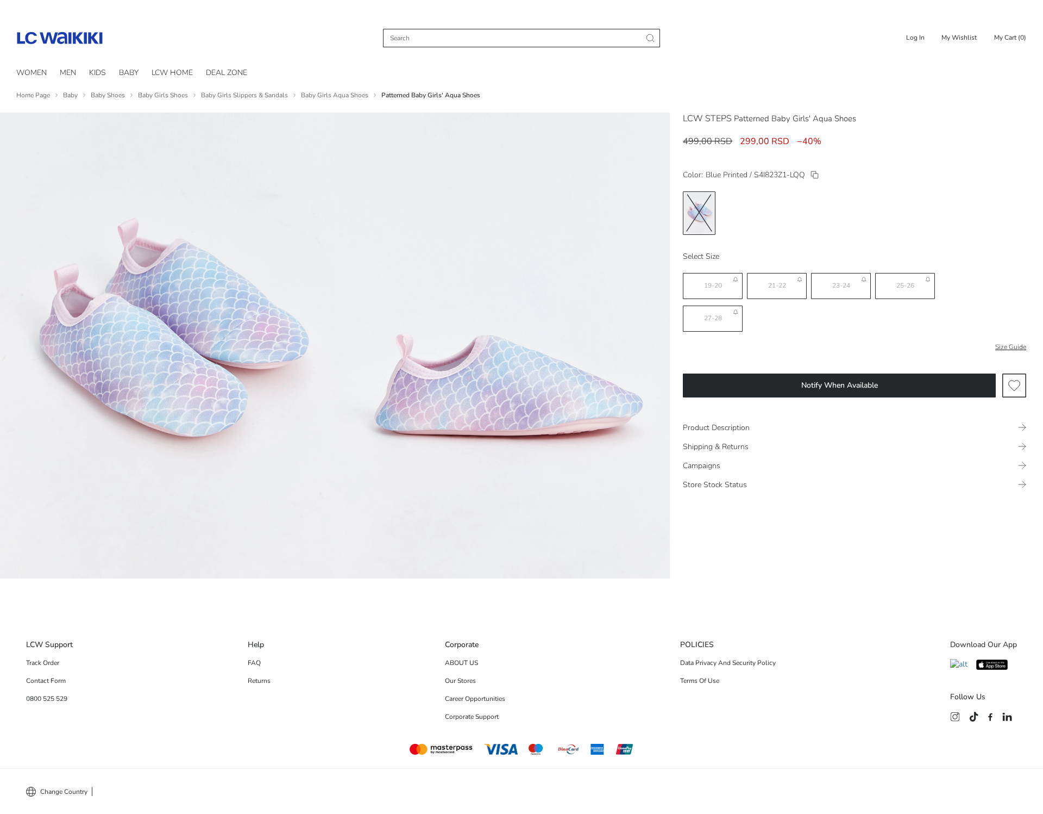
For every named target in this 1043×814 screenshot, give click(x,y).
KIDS (97, 72)
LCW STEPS (707, 119)
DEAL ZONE (226, 72)
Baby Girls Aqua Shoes (334, 95)
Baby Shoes (108, 95)
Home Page (33, 95)
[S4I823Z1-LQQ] (814, 175)
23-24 (841, 285)
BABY (129, 72)
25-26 (905, 285)
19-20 (713, 285)
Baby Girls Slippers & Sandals (244, 95)
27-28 (713, 318)
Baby (70, 95)
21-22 (777, 285)
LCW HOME (172, 72)
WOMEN (31, 72)
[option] (699, 213)
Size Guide (1010, 347)
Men (68, 72)
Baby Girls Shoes (163, 95)
